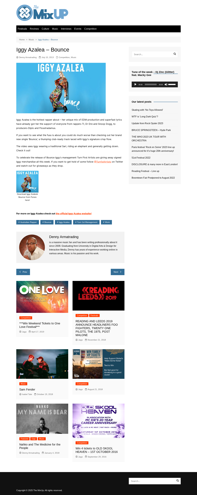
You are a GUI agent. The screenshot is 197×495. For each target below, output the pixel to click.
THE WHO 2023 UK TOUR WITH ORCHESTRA (149, 139)
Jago (24, 332)
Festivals (22, 29)
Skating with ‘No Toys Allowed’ (147, 110)
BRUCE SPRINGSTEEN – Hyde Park (152, 130)
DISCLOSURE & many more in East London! (155, 164)
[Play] (135, 84)
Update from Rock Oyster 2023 (147, 123)
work (107, 222)
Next (116, 272)
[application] (155, 84)
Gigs (34, 439)
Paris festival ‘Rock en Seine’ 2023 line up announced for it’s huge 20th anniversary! (153, 149)
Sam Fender (27, 389)
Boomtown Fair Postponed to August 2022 (153, 178)
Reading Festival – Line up (145, 171)
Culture (45, 29)
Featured (24, 439)
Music (55, 29)
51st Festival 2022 (141, 157)
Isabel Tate (27, 394)
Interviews (66, 29)
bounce (47, 222)
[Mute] (166, 84)
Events (77, 29)
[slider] (172, 84)
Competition (90, 29)
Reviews (34, 29)
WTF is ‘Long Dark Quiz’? (145, 116)
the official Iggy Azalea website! (74, 213)
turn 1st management (87, 222)
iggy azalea (64, 222)
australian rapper (28, 222)
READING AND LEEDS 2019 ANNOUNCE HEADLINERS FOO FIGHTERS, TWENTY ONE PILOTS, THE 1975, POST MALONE (97, 328)
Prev (25, 272)
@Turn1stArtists (102, 161)
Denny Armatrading (28, 57)
